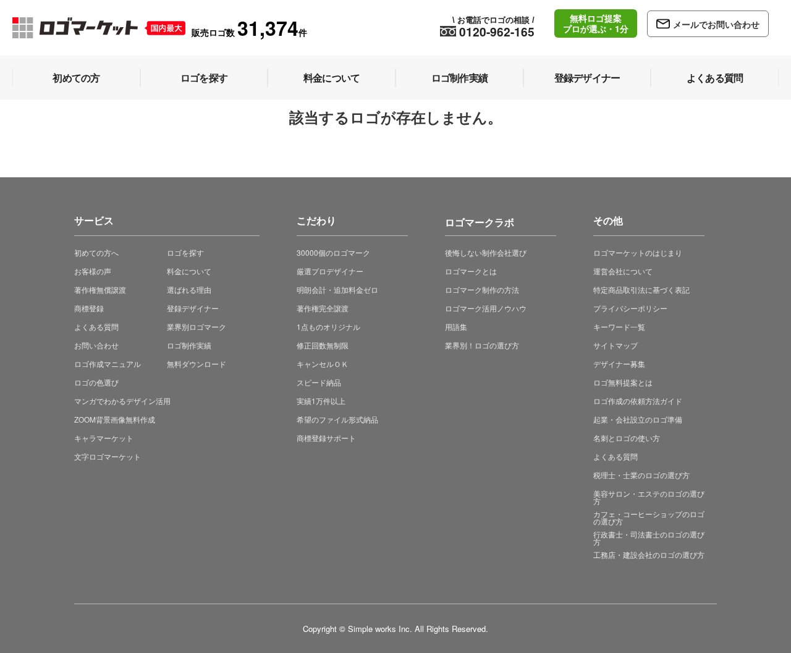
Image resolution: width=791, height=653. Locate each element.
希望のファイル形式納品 (337, 419)
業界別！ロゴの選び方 (482, 345)
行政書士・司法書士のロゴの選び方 (648, 538)
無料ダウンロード (196, 363)
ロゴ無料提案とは (623, 382)
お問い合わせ (96, 345)
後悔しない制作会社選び (486, 252)
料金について (189, 271)
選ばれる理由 (189, 289)
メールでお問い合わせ (716, 24)
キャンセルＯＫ (323, 363)
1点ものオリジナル (328, 326)
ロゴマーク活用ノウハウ (486, 308)
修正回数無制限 (323, 345)
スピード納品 (319, 382)
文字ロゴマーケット (107, 456)
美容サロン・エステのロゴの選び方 (648, 497)
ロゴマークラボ (479, 220)
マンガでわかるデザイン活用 (122, 400)
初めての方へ (96, 252)
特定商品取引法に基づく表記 (641, 289)
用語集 (456, 326)
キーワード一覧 (619, 326)
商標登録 (89, 308)
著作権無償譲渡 (100, 289)
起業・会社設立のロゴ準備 (637, 419)
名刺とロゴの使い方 (626, 437)
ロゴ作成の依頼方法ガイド (637, 400)
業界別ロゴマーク (196, 326)
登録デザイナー (193, 308)
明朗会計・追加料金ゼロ (337, 289)
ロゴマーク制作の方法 (482, 289)
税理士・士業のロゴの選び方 (641, 475)
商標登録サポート (326, 437)
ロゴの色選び (96, 382)
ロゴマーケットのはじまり (637, 252)
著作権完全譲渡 (323, 308)
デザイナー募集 (619, 363)
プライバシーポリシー (630, 308)
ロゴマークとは (471, 271)
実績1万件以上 (321, 400)
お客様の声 (92, 271)
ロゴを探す (185, 252)
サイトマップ (615, 345)
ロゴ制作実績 (189, 345)
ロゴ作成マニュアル (107, 363)
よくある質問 (96, 326)
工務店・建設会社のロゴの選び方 (648, 554)
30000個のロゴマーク (333, 252)
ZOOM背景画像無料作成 (114, 419)
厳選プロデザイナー (330, 271)
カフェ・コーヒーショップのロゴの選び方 (648, 517)
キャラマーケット (103, 437)
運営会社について (623, 271)
